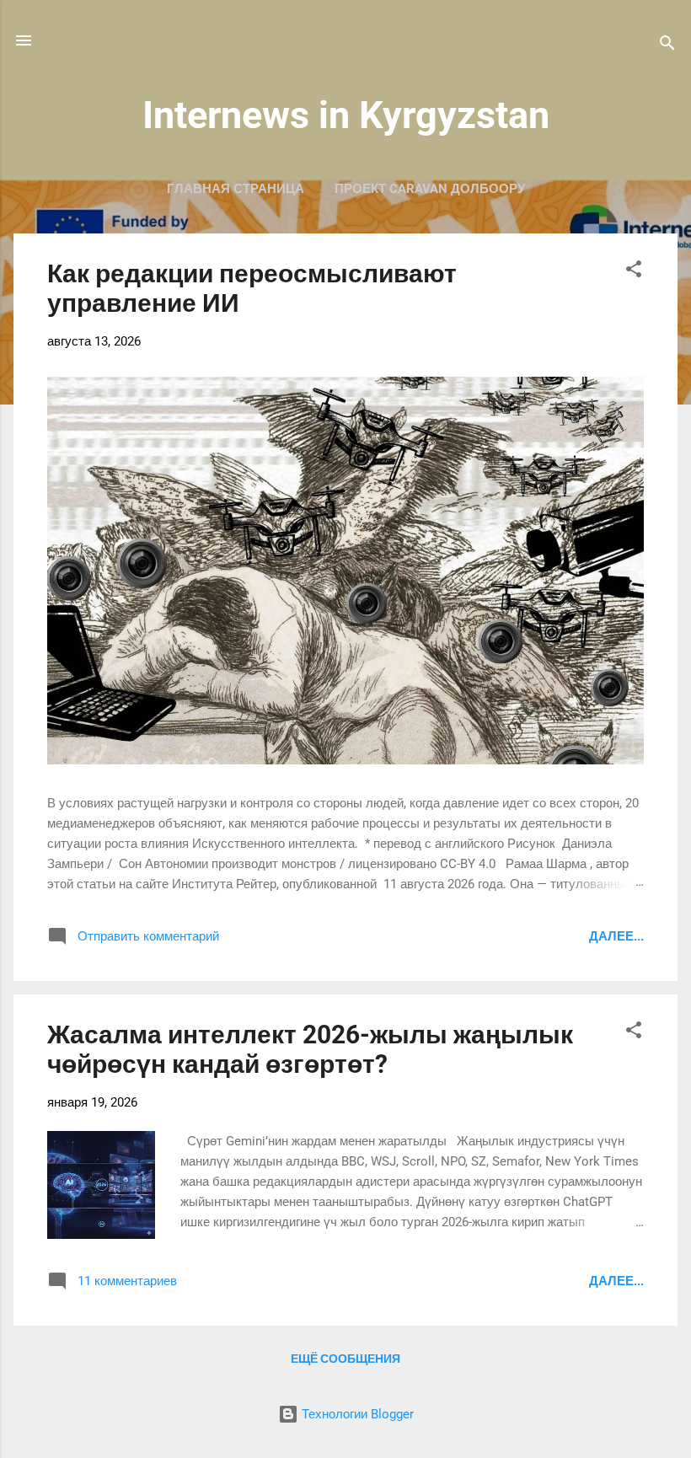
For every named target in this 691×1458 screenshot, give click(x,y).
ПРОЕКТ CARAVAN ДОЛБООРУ (430, 188)
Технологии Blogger (356, 1414)
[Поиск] (667, 46)
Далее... (616, 936)
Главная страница (235, 188)
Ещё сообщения (345, 1358)
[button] (634, 272)
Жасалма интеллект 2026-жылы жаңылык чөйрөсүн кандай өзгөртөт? (310, 1049)
